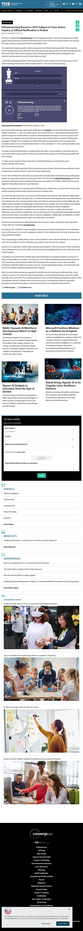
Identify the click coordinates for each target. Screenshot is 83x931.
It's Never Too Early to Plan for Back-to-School (21, 707)
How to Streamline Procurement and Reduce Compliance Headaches (30, 655)
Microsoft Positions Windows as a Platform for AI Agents (62, 329)
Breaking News (7, 22)
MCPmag (41, 870)
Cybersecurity (9, 499)
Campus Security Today (41, 857)
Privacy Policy (21, 452)
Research (39, 10)
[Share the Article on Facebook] (77, 22)
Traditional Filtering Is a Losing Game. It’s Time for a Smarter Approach (30, 540)
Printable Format (26, 287)
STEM (46, 10)
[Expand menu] (80, 4)
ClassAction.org (26, 38)
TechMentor (41, 896)
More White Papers (11, 588)
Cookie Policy (64, 918)
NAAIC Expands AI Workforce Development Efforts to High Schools (20, 331)
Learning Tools (9, 505)
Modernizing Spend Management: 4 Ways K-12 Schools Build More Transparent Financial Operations (41, 581)
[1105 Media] (41, 842)
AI (51, 10)
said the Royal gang (62, 178)
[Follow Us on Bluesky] (64, 4)
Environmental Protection (42, 863)
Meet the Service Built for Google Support (19, 575)
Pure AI (41, 879)
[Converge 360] (41, 834)
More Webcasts (10, 547)
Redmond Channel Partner (41, 886)
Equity (57, 10)
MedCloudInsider (41, 873)
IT (62, 10)
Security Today (41, 889)
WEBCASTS (10, 536)
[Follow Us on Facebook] (67, 4)
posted (48, 130)
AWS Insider (41, 853)
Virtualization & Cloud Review (41, 905)
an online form (29, 225)
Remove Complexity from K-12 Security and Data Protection (26, 563)
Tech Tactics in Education (41, 899)
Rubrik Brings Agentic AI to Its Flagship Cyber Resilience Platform (63, 385)
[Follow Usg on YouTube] (73, 4)
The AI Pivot (41, 902)
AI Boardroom (41, 847)
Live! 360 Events (41, 866)
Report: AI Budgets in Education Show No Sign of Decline (18, 388)
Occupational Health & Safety (41, 876)
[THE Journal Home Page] (12, 4)
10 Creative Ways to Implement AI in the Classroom (23, 569)
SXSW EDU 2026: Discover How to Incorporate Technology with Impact (30, 604)
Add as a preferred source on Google (54, 4)
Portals (9, 489)
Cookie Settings (45, 923)
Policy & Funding (10, 512)
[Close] (69, 909)
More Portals (9, 524)
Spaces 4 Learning (41, 892)
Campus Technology (41, 860)
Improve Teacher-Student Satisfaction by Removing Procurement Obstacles (32, 759)
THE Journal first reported (11, 125)
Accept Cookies (62, 923)
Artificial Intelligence (11, 493)
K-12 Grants (29, 10)
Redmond (41, 883)
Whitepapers (12, 558)
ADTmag (41, 850)
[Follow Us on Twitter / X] (70, 4)
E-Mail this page (9, 287)
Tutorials (19, 10)
